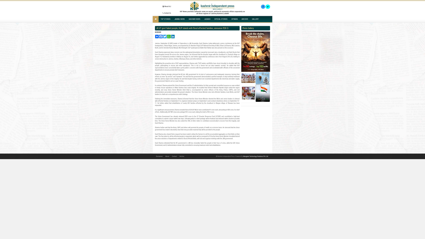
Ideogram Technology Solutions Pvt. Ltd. (255, 156)
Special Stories (220, 19)
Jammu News (179, 19)
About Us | (167, 6)
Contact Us (167, 13)
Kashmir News (194, 19)
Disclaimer (159, 156)
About (167, 156)
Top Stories (165, 19)
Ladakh (207, 19)
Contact (174, 156)
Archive (245, 19)
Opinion (234, 19)
